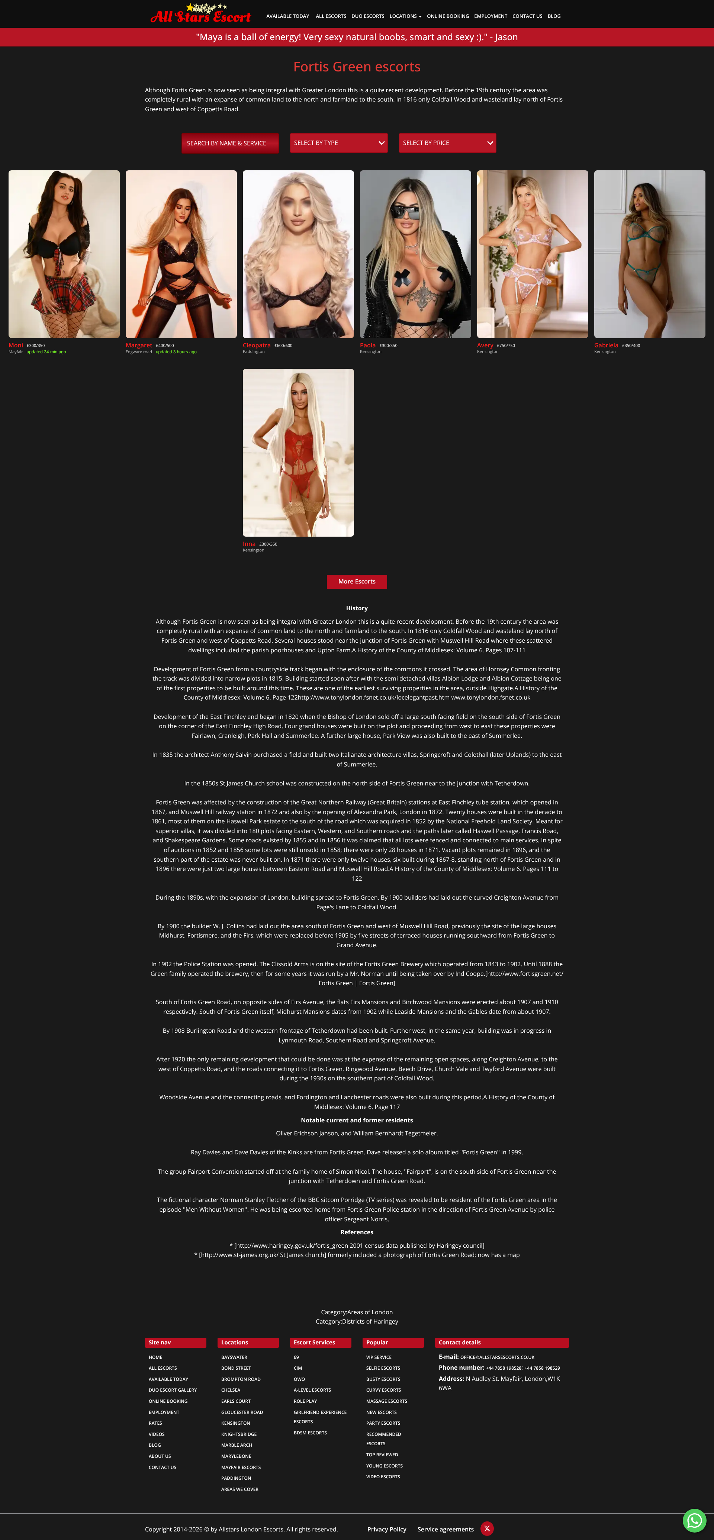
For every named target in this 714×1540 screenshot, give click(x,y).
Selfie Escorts (383, 1368)
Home (155, 1357)
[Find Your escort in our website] (201, 11)
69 (296, 1357)
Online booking (448, 16)
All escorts (163, 1368)
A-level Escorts (312, 1390)
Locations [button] (404, 16)
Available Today (288, 16)
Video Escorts (383, 1476)
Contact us (527, 16)
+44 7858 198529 (542, 1368)
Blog (554, 16)
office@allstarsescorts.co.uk (497, 1357)
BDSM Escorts (310, 1432)
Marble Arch (236, 1445)
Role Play (305, 1401)
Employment (490, 16)
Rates (155, 1423)
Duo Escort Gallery (173, 1390)
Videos (157, 1434)
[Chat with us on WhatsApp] (695, 1521)
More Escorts (357, 581)
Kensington (235, 1423)
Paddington (236, 1478)
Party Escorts (383, 1423)
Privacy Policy (386, 1529)
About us (160, 1456)
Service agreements (447, 1529)
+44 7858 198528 (503, 1368)
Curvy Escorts (383, 1390)
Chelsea (230, 1390)
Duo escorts (367, 16)
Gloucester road (242, 1412)
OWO (299, 1379)
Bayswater (234, 1357)
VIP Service (379, 1357)
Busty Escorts (383, 1379)
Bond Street (236, 1368)
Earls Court (236, 1401)
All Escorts (331, 16)
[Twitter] (487, 1528)
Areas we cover (239, 1489)
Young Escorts (384, 1466)
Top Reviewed (382, 1454)
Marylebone (236, 1456)
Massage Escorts (386, 1401)
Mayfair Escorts (241, 1467)
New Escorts (381, 1412)
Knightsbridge (239, 1434)
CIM (298, 1368)
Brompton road (241, 1379)
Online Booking (168, 1401)
